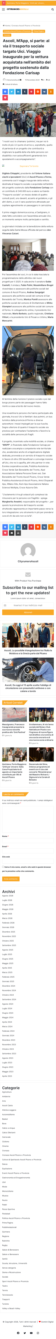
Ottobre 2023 (8, 1049)
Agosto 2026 (7, 896)
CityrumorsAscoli (12, 80)
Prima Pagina (39, 31)
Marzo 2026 (7, 918)
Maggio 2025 (7, 963)
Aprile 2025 (7, 968)
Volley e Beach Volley (11, 1308)
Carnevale (6, 1137)
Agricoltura (6, 1092)
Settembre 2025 (9, 945)
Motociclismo (7, 1191)
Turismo (5, 1304)
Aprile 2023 (7, 1076)
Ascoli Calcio (7, 1105)
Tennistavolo (7, 1295)
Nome (5, 836)
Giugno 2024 (7, 1013)
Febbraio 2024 (8, 1031)
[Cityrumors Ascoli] (18, 9)
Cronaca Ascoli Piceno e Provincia (26, 25)
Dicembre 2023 (8, 1040)
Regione (5, 1236)
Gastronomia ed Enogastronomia (16, 1178)
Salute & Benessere (10, 1250)
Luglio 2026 (7, 900)
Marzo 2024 (7, 1026)
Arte (4, 1101)
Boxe (4, 1123)
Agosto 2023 (7, 1058)
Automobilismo (8, 1114)
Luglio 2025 (7, 954)
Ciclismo (5, 1141)
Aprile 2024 (7, 1022)
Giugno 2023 (7, 1067)
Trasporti (6, 1299)
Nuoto (4, 1200)
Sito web (6, 857)
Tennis (5, 1290)
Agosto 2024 (7, 1004)
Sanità (4, 1259)
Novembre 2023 (9, 1044)
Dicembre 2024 (8, 986)
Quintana (6, 1232)
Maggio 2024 (7, 1017)
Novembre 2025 (9, 936)
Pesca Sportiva (8, 1209)
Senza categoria (9, 1268)
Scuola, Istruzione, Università (14, 1263)
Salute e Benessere (10, 1254)
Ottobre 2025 (8, 941)
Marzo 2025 (7, 972)
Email (5, 846)
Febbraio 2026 (8, 923)
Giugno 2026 (7, 905)
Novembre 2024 (9, 990)
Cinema (5, 1146)
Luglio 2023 (7, 1062)
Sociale (7, 35)
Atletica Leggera (9, 1110)
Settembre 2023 (9, 1053)
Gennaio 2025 (8, 981)
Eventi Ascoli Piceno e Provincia (15, 1173)
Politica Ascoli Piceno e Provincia (16, 1218)
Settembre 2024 (9, 999)
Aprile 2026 (7, 914)
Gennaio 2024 (8, 1035)
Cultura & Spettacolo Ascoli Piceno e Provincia (21, 1159)
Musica (5, 1196)
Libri (4, 1182)
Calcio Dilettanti (8, 1132)
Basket (5, 1119)
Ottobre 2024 (8, 995)
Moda (4, 1187)
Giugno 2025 (7, 959)
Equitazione (7, 1168)
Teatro (5, 1286)
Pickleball (6, 1214)
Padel (4, 1205)
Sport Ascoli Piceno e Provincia (15, 1281)
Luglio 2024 (7, 1008)
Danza (4, 1164)
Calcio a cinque (8, 1128)
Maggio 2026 (7, 909)
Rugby (4, 1245)
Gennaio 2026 (8, 927)
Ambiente (6, 1096)
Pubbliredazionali (9, 1227)
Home (7, 25)
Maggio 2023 (7, 1071)
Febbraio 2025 (8, 977)
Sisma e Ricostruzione (11, 1272)
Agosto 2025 (7, 950)
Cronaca (5, 1150)
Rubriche (6, 1241)
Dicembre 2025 (8, 932)
